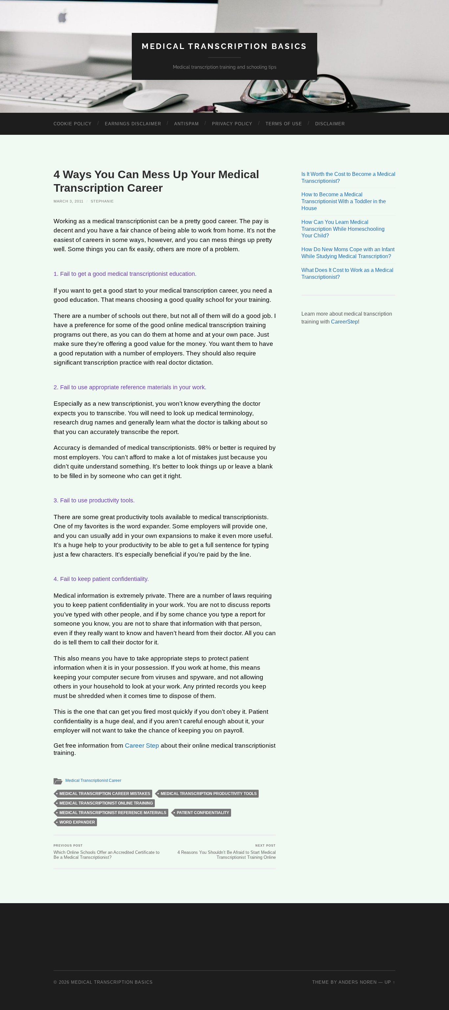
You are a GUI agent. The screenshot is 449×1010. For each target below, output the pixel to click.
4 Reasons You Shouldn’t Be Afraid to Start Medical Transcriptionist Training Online (226, 852)
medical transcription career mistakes (104, 793)
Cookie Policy (73, 123)
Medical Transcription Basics (224, 46)
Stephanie (102, 201)
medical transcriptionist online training (106, 803)
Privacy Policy (232, 123)
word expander (77, 822)
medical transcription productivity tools (209, 793)
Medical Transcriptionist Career (93, 780)
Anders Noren (358, 982)
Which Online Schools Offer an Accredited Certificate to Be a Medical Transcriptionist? (106, 852)
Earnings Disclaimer (133, 123)
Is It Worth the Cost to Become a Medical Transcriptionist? (348, 177)
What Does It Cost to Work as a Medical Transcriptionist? (347, 273)
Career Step (142, 745)
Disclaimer (330, 123)
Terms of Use (284, 123)
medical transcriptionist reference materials (112, 812)
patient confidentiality (203, 812)
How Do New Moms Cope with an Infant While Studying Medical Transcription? (347, 253)
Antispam (186, 123)
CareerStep (344, 322)
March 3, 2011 (68, 201)
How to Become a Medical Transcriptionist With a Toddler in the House (343, 201)
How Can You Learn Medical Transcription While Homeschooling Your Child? (343, 229)
